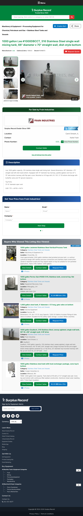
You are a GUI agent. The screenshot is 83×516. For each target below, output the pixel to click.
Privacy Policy (34, 514)
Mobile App (5, 444)
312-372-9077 (8, 502)
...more (45, 351)
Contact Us (5, 433)
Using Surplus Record (8, 439)
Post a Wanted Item (12, 491)
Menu (41, 2)
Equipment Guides (7, 441)
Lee (13, 50)
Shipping (4, 449)
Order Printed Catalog (8, 436)
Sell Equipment (6, 457)
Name (7, 207)
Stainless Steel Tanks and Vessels (39, 250)
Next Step (41, 226)
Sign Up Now (35, 408)
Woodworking (11, 481)
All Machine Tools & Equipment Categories (14, 469)
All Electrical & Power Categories (11, 484)
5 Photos (26, 358)
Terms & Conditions (47, 514)
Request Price (58, 268)
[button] (23, 80)
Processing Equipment (13, 477)
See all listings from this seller (41, 155)
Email (44, 207)
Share (76, 26)
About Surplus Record (8, 431)
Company (8, 216)
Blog (3, 447)
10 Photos (26, 299)
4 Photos (26, 271)
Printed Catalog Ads (7, 459)
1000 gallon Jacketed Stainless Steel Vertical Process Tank (43, 247)
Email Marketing (6, 462)
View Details (26, 268)
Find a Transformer (12, 487)
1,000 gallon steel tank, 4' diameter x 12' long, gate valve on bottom (46, 305)
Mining (9, 475)
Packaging (10, 479)
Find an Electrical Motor (13, 489)
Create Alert (61, 26)
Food (8, 472)
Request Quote (73, 52)
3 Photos (26, 388)
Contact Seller (41, 148)
